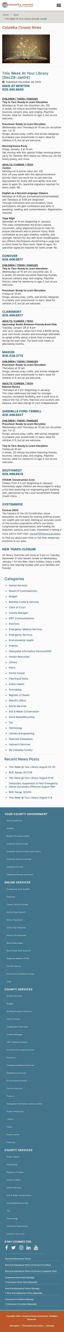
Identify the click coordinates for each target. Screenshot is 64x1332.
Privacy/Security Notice (33, 1326)
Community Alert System (18, 889)
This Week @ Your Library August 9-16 (31, 777)
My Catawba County (21, 749)
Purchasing (15, 689)
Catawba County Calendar (19, 859)
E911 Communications (21, 618)
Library (13, 662)
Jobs (9, 981)
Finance (13, 645)
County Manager (18, 612)
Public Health (16, 684)
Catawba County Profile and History (24, 851)
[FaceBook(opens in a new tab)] (7, 1248)
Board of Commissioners (23, 590)
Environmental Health (21, 640)
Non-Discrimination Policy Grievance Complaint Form (31, 1271)
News (16, 14)
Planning (11, 1142)
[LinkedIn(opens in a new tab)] (29, 1248)
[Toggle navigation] (60, 6)
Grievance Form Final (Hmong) (19, 1277)
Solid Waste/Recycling (21, 716)
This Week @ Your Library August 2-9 (30, 797)
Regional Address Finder (18, 958)
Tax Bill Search (14, 966)
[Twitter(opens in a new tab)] (14, 1248)
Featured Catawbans (21, 738)
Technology (15, 727)
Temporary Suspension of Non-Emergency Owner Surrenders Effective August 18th (33, 785)
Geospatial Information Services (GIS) (24, 1104)
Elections (14, 623)
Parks (12, 667)
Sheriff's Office (17, 700)
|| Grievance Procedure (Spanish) (21, 1304)
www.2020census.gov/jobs (45, 533)
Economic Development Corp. (21, 1050)
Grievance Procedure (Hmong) (19, 1299)
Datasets (11, 897)
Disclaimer (14, 1326)
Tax (11, 722)
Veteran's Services (19, 744)
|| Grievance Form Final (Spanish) (21, 1282)
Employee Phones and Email (20, 874)
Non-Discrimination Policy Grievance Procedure (28, 1265)
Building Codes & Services (24, 601)
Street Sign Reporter (16, 927)
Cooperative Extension (17, 1027)
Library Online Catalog (17, 904)
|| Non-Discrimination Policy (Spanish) (23, 1293)
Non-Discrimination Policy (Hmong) (22, 1288)
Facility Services (15, 1088)
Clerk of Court (17, 607)
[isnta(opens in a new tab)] (22, 1248)
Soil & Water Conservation (24, 711)
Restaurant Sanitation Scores (20, 974)
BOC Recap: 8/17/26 (20, 772)
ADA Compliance (14, 820)
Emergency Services (20, 634)
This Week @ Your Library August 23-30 (32, 766)
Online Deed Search (16, 912)
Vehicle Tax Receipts (16, 935)
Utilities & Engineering (21, 733)
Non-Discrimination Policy (18, 1258)
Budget (13, 596)
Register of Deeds (19, 695)
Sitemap (50, 1326)
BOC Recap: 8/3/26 (20, 792)
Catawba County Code (17, 844)
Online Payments (15, 920)
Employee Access (15, 867)
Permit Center (17, 673)
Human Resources (19, 656)
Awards (10, 828)
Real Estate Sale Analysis (19, 951)
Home (6, 14)
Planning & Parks (18, 678)
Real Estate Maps (15, 943)
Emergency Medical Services (25, 629)
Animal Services (18, 585)
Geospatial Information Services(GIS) (30, 651)
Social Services (17, 706)
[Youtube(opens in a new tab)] (37, 1248)
